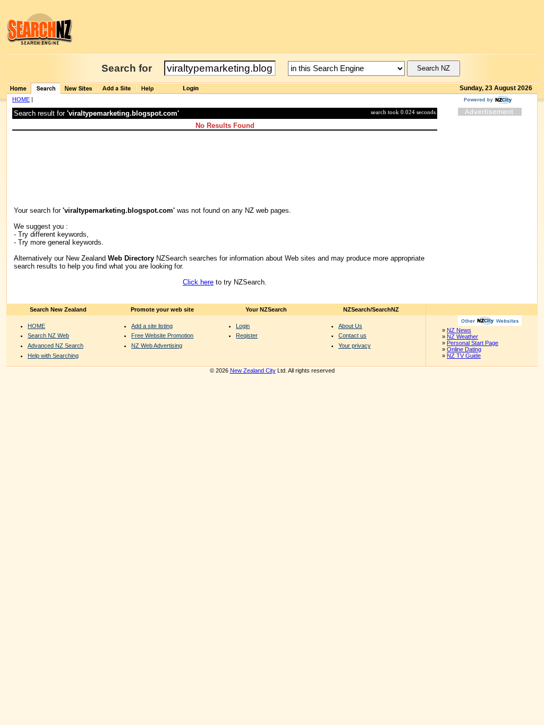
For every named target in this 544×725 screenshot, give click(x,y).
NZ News (459, 330)
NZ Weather (462, 336)
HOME (21, 99)
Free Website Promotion (162, 335)
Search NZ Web (48, 335)
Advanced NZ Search (55, 345)
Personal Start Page (472, 343)
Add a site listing (152, 326)
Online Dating (464, 349)
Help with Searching (53, 355)
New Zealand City (253, 370)
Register (247, 335)
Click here (198, 282)
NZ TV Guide (464, 355)
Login (243, 326)
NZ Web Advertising (156, 345)
